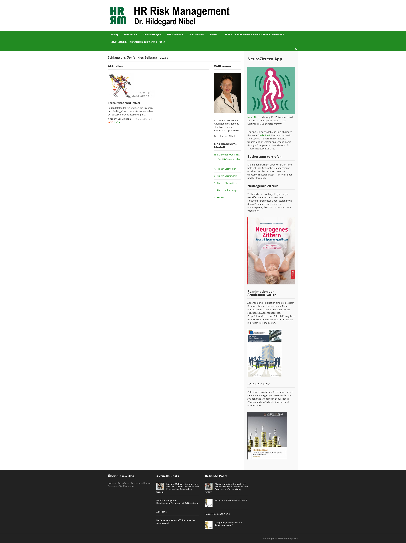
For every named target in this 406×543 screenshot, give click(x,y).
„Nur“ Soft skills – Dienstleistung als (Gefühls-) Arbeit (138, 41)
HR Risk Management (288, 538)
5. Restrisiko (220, 197)
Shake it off (264, 135)
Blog (115, 34)
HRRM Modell (174, 34)
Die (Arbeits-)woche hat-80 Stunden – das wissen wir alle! (175, 521)
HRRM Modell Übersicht (226, 154)
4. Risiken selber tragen (226, 190)
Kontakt (214, 34)
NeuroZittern (254, 117)
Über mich (129, 34)
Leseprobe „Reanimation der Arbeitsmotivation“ (228, 524)
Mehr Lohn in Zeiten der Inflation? (231, 500)
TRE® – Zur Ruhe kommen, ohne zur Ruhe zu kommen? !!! (254, 34)
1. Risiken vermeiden (225, 168)
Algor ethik (161, 511)
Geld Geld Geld (196, 34)
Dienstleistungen (152, 34)
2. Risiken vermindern (119, 119)
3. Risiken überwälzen (225, 183)
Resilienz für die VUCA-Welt (217, 514)
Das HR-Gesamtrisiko (228, 159)
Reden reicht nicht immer (124, 103)
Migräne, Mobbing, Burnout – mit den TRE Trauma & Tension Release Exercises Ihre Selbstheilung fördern (177, 487)
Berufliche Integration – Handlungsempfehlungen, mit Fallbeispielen (177, 502)
